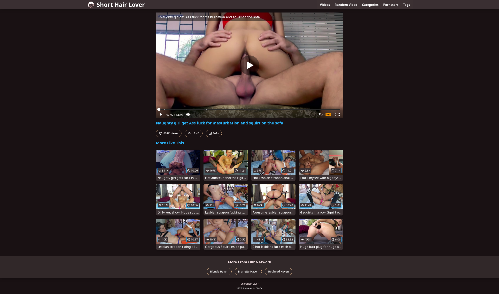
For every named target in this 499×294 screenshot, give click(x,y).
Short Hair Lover (121, 5)
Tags (406, 5)
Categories (370, 5)
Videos (325, 5)
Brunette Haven (248, 271)
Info (215, 133)
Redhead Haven (278, 271)
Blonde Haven (219, 271)
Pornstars (390, 5)
